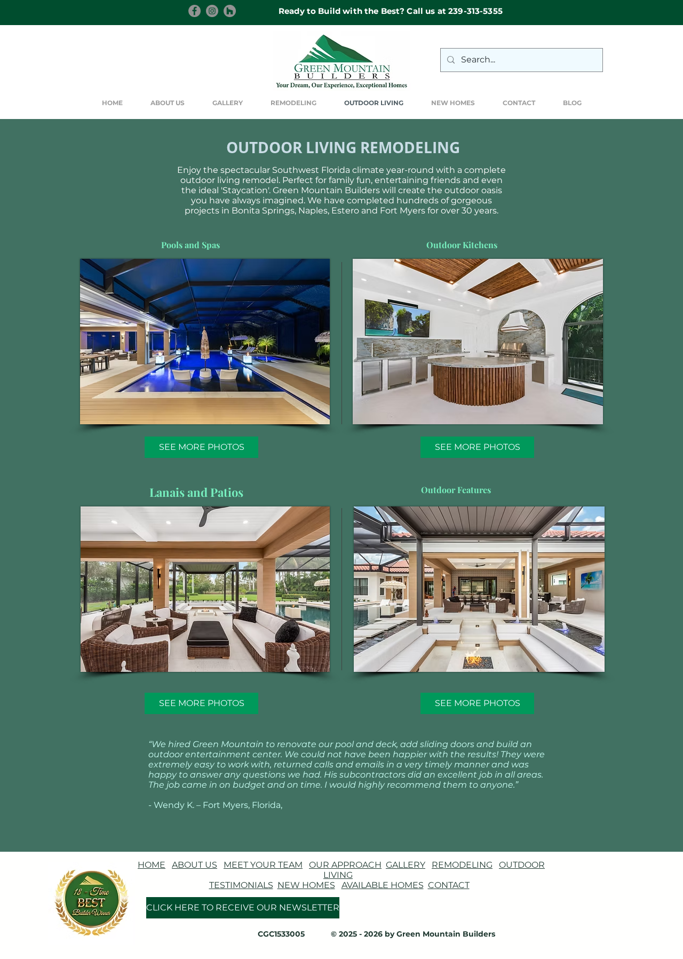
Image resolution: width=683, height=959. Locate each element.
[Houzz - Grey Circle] (230, 11)
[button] (227, 103)
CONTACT (449, 885)
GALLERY (405, 865)
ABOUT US (194, 865)
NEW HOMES (306, 885)
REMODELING (462, 865)
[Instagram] (212, 11)
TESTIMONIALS (241, 885)
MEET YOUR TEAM (263, 865)
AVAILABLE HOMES (383, 885)
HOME (151, 865)
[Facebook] (194, 11)
